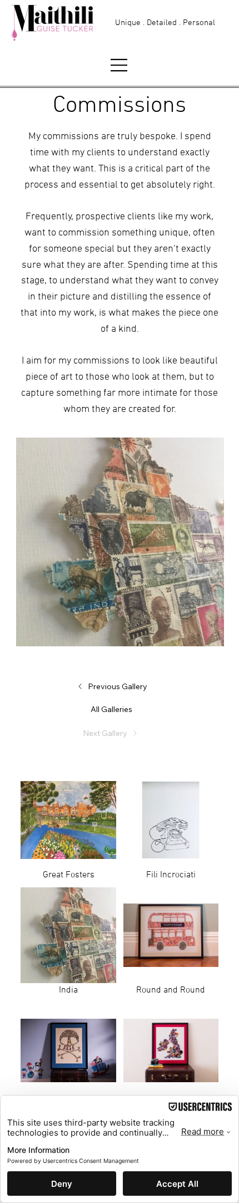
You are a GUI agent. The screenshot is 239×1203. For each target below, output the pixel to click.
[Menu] (119, 65)
